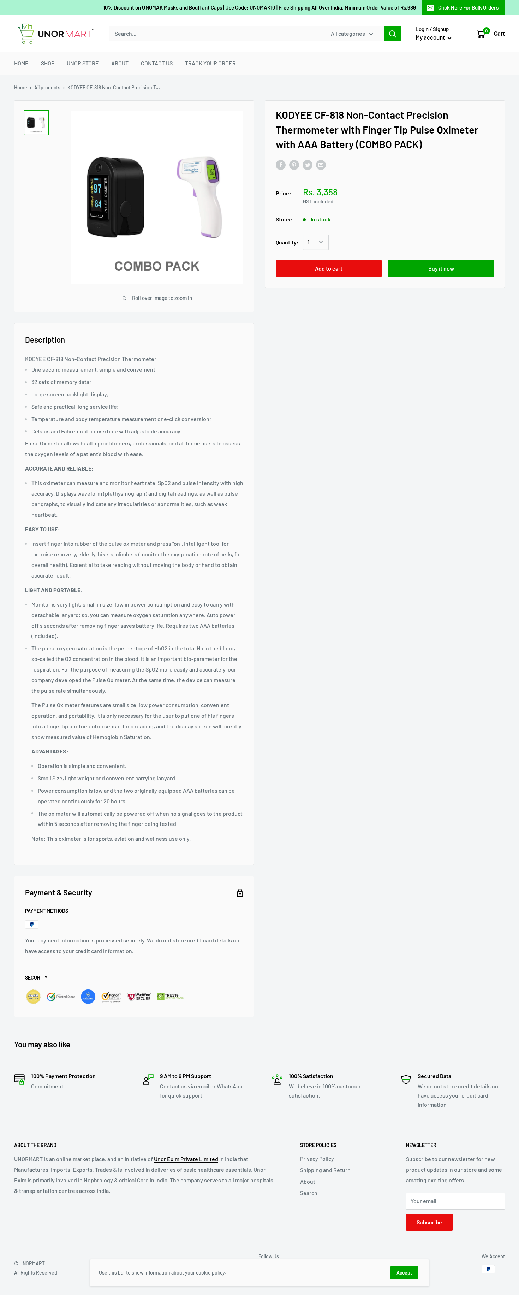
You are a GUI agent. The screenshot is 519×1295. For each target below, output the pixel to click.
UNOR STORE (83, 63)
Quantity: (287, 241)
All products (47, 87)
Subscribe (429, 1222)
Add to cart (328, 268)
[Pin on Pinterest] (294, 164)
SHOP (47, 63)
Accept (404, 1273)
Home (20, 87)
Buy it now (441, 268)
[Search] (392, 33)
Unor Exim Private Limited (186, 1158)
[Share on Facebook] (281, 164)
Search (308, 1192)
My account (431, 37)
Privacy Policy (317, 1158)
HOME (21, 63)
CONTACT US (157, 63)
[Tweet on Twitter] (307, 164)
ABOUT (120, 63)
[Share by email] (321, 164)
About (307, 1181)
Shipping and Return (325, 1169)
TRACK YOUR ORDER (210, 63)
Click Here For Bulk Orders (468, 7)
